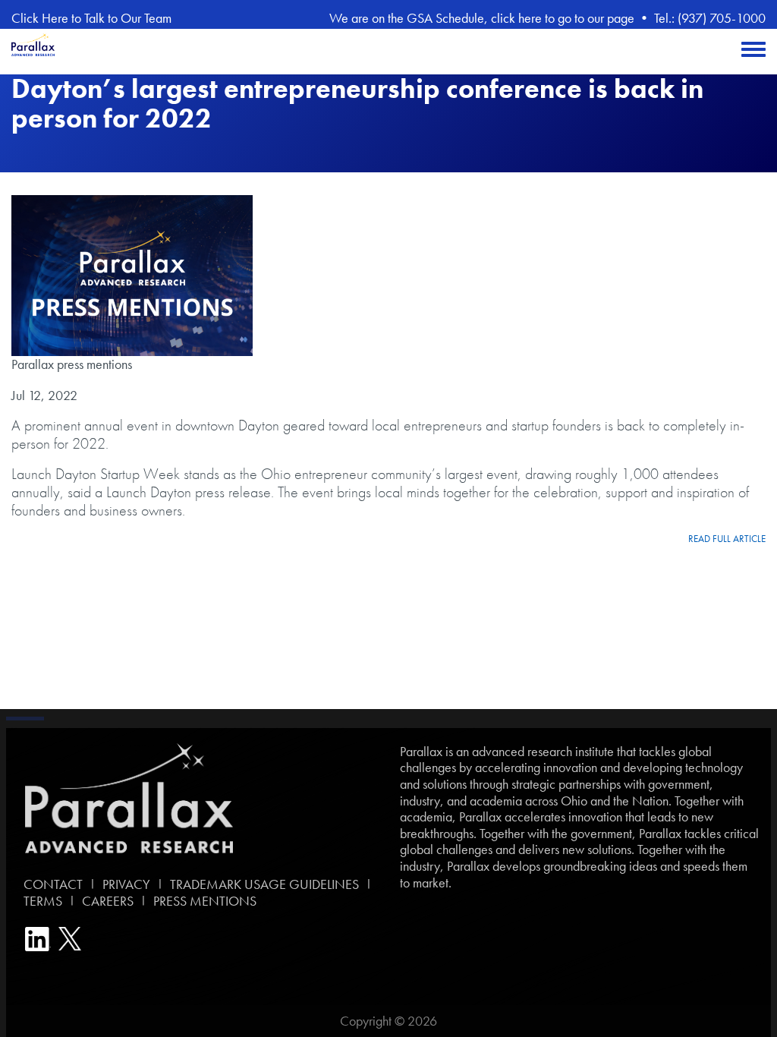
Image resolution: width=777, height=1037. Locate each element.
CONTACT (50, 884)
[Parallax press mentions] (132, 275)
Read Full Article (727, 539)
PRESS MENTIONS (204, 900)
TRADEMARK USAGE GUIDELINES (264, 884)
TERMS (39, 900)
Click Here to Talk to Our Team (91, 18)
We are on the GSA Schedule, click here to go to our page (481, 18)
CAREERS (108, 900)
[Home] (33, 51)
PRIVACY (126, 884)
